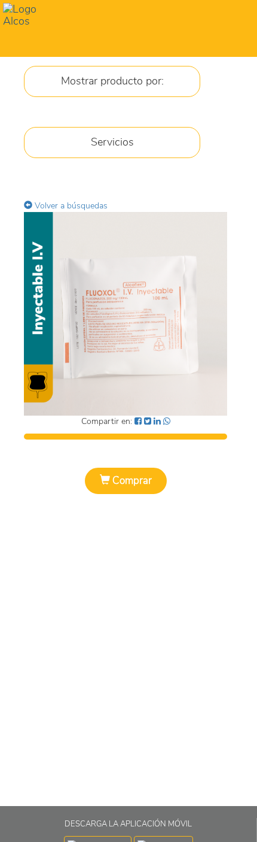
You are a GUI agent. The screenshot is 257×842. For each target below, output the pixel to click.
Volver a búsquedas (70, 205)
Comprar (131, 480)
